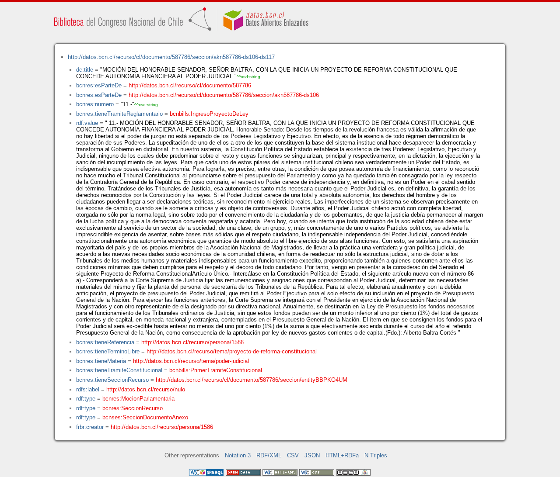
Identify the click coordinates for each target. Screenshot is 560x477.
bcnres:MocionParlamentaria (138, 398)
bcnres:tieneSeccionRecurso (112, 380)
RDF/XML (268, 455)
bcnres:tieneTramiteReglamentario (119, 114)
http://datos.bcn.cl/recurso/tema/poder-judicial (191, 361)
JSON (312, 455)
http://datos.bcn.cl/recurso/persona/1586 (192, 342)
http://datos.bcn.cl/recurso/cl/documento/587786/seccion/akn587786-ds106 (224, 95)
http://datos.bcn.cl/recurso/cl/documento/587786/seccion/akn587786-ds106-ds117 (171, 57)
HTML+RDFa (342, 455)
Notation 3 (238, 455)
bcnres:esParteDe (99, 85)
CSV (293, 455)
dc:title (84, 69)
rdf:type (85, 398)
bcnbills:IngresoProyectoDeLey (209, 114)
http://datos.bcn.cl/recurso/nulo (145, 389)
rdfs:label (87, 389)
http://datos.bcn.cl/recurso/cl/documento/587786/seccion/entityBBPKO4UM (251, 380)
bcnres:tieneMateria (101, 361)
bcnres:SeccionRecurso (132, 408)
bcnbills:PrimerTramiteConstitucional (215, 370)
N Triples (375, 455)
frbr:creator (90, 427)
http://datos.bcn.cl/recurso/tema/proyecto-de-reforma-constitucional (232, 351)
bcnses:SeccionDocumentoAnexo (145, 417)
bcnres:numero (95, 104)
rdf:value (87, 123)
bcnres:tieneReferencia (105, 342)
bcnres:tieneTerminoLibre (108, 351)
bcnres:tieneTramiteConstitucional (119, 370)
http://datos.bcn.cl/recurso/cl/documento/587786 (190, 85)
